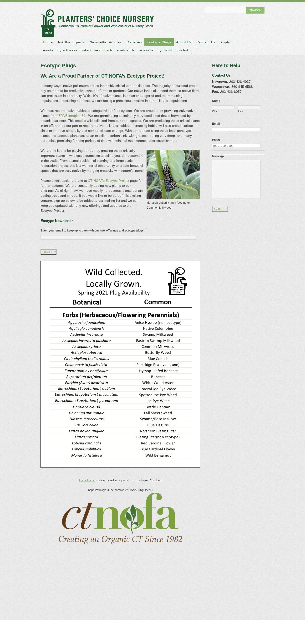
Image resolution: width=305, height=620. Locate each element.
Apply (225, 42)
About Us (184, 42)
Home (48, 42)
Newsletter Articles (106, 42)
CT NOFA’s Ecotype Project (108, 180)
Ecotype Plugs (159, 42)
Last (241, 111)
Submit (47, 252)
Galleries (134, 42)
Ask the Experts (71, 42)
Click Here (87, 480)
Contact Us (206, 42)
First (215, 111)
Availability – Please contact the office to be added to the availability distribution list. (116, 50)
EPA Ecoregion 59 (71, 116)
